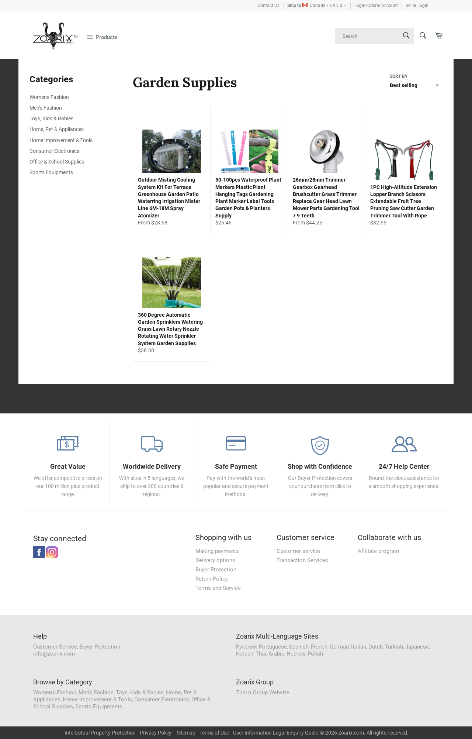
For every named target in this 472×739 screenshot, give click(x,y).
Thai (261, 653)
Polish (315, 653)
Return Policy (211, 578)
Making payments (217, 551)
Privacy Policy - (157, 733)
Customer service (298, 551)
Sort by (398, 76)
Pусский (246, 646)
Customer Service (55, 646)
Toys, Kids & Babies (51, 118)
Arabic (276, 653)
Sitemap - (187, 733)
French (319, 646)
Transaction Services (302, 560)
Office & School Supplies (57, 162)
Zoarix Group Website (262, 692)
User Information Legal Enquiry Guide (275, 733)
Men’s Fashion (46, 108)
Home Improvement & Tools (61, 140)
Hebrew (296, 653)
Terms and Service (218, 588)
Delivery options (215, 560)
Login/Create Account (376, 5)
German (339, 646)
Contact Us (268, 5)
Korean (244, 653)
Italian (358, 646)
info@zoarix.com (54, 653)
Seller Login (417, 5)
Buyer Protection (215, 569)
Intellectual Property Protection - (101, 733)
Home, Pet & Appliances (57, 129)
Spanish (299, 646)
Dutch (375, 646)
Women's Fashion (49, 97)
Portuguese (273, 646)
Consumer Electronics (54, 151)
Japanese (417, 646)
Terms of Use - (215, 733)
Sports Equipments (51, 172)
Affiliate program (378, 551)
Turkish (394, 646)
